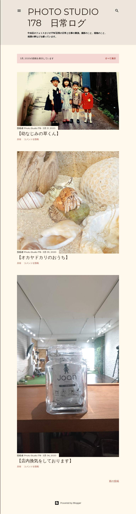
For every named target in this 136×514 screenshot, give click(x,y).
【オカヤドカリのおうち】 (43, 257)
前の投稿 (114, 481)
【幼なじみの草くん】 (39, 133)
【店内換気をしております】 (45, 460)
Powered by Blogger (70, 503)
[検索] (117, 9)
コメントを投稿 (31, 139)
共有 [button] (19, 139)
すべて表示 (110, 58)
